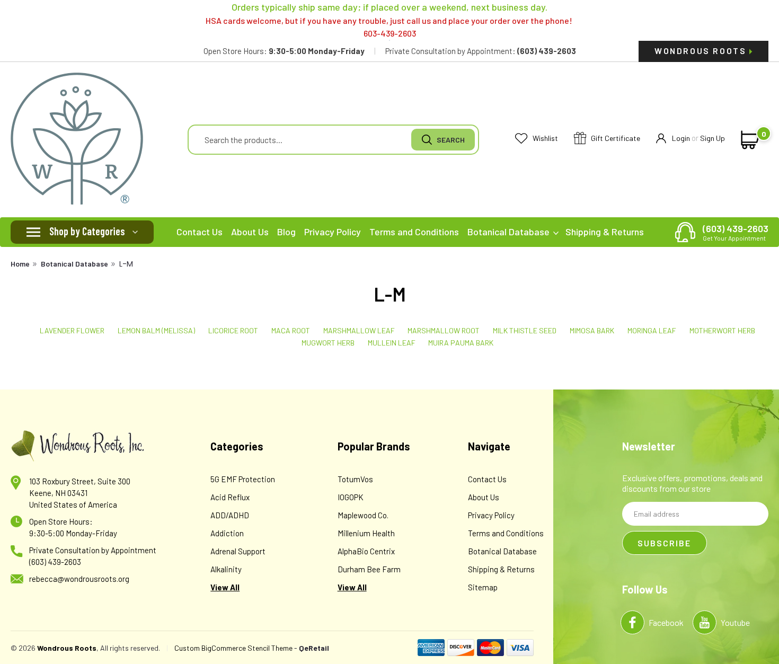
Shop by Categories (87, 231)
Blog (286, 231)
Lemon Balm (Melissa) (156, 330)
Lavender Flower (72, 330)
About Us (250, 231)
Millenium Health (366, 533)
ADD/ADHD (229, 515)
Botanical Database (509, 231)
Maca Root (290, 330)
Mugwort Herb (328, 342)
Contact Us (199, 231)
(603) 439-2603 (735, 232)
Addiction (227, 533)
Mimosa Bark (592, 330)
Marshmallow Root (444, 330)
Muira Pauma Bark (460, 342)
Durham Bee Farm (369, 569)
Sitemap (483, 587)
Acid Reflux (230, 497)
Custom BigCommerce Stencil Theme (233, 647)
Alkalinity (226, 569)
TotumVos (355, 479)
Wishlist (544, 138)
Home (20, 263)
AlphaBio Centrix (366, 551)
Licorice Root (233, 330)
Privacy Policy (332, 231)
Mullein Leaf (391, 342)
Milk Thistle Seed (524, 330)
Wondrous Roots (701, 51)
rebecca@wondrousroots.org (79, 578)
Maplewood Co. (363, 515)
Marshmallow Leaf (359, 330)
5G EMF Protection (242, 479)
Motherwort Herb (722, 330)
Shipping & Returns (604, 231)
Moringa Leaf (651, 330)
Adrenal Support (237, 551)
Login (681, 138)
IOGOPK (351, 497)
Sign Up (712, 138)
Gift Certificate (614, 138)
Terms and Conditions (414, 231)
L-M (126, 264)
